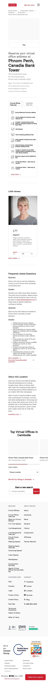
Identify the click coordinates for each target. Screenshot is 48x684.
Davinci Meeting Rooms (11, 668)
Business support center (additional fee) (25, 156)
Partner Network (30, 542)
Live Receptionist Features (14, 533)
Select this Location (35, 677)
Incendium (7, 671)
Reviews (27, 524)
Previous (12, 29)
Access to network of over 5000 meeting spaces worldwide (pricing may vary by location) (25, 151)
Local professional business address (25, 112)
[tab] (16, 104)
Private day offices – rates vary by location (25, 162)
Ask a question (13, 358)
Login (10, 591)
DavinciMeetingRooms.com (26, 300)
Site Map (11, 604)
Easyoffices (26, 660)
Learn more (15, 174)
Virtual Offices (13, 510)
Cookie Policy (13, 600)
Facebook (29, 582)
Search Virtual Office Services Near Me (16, 569)
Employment (28, 533)
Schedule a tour (13, 414)
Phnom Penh (21, 12)
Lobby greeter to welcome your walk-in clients (25, 140)
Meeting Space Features (13, 547)
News (26, 519)
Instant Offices (8, 660)
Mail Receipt (19, 129)
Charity (26, 528)
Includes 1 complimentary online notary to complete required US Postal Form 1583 (26, 123)
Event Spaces (13, 555)
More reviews (12, 258)
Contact (11, 586)
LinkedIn (29, 591)
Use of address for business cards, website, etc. (25, 117)
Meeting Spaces (14, 542)
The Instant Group (28, 663)
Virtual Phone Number (13, 538)
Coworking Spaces (15, 551)
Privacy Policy (13, 595)
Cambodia (11, 12)
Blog (28, 600)
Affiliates (27, 537)
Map (24, 45)
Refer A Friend (13, 617)
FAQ (9, 582)
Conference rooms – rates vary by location (25, 168)
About (26, 510)
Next (36, 29)
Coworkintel (26, 666)
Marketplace (13, 559)
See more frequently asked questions (17, 360)
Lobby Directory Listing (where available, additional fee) (24, 145)
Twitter (29, 586)
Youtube (29, 595)
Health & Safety (14, 613)
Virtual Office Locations (27, 10)
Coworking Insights (10, 666)
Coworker (7, 663)
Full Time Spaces (14, 524)
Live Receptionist (14, 528)
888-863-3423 (29, 5)
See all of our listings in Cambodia (20, 479)
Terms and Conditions (12, 609)
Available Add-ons (29, 104)
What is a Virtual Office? (14, 520)
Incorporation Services (13, 564)
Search (36, 491)
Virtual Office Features (15, 104)
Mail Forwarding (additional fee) (25, 134)
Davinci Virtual (12, 10)
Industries (27, 515)
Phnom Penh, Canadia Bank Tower (20, 458)
